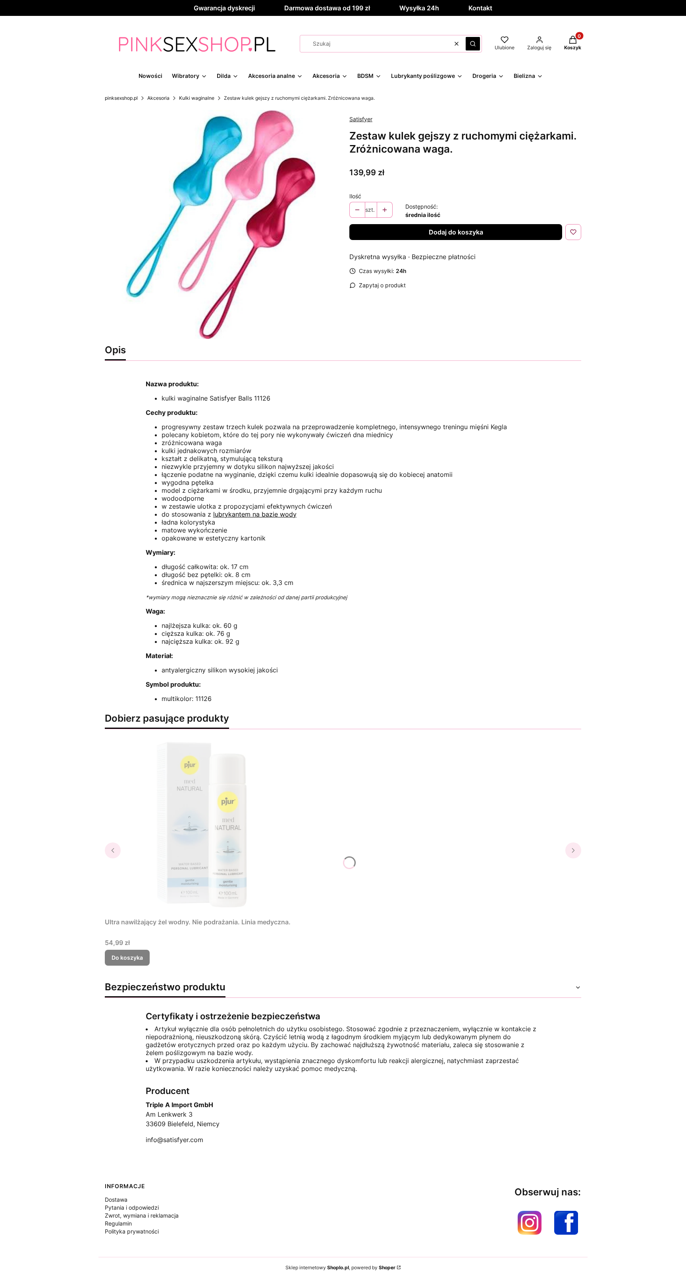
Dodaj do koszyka (456, 232)
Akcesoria (158, 98)
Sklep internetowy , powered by (340, 1267)
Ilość (355, 196)
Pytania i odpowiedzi (132, 1207)
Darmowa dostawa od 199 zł (327, 8)
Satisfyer (360, 119)
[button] (473, 43)
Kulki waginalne (196, 98)
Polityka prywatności (132, 1231)
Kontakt (480, 8)
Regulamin (118, 1223)
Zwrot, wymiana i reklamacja (142, 1215)
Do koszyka (127, 957)
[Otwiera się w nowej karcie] (529, 1223)
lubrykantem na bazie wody (255, 514)
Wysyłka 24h (419, 8)
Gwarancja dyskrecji (224, 8)
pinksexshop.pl (121, 98)
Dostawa (116, 1199)
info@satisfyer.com (174, 1140)
